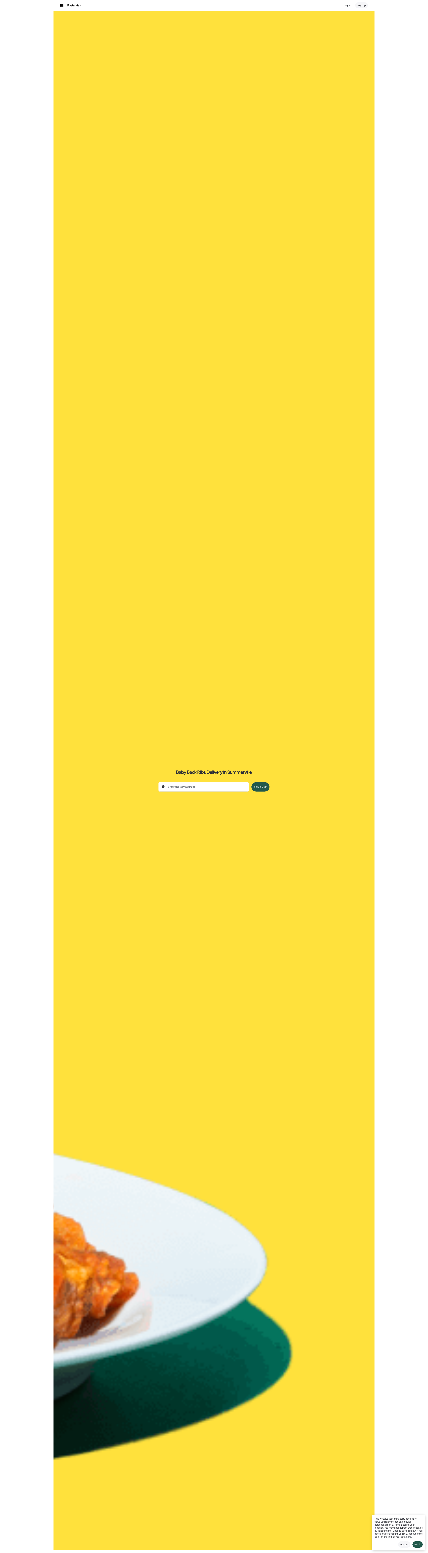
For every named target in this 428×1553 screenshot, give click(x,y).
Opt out (404, 1544)
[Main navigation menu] (62, 5)
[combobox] (206, 787)
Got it (417, 1544)
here (408, 1536)
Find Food (260, 787)
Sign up (361, 5)
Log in (347, 5)
